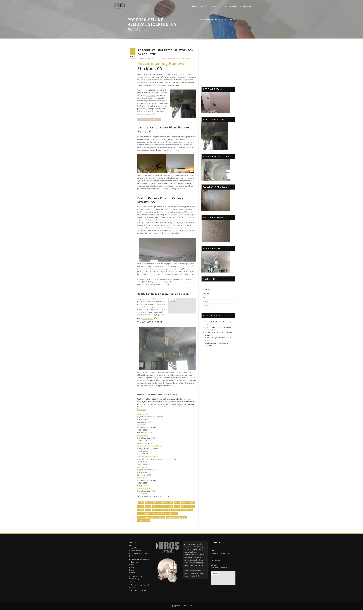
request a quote (147, 318)
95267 (191, 506)
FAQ (224, 6)
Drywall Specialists (135, 551)
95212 (162, 506)
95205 (170, 503)
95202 (148, 503)
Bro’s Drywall (151, 95)
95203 (155, 503)
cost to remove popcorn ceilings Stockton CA (158, 513)
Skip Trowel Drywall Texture (139, 590)
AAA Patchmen (142, 467)
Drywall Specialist (146, 58)
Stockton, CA (175, 215)
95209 (141, 506)
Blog (130, 545)
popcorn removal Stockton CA (151, 517)
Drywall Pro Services (144, 488)
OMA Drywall (142, 478)
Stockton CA (144, 520)
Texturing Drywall (137, 576)
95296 (148, 510)
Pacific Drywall (142, 435)
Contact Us (245, 6)
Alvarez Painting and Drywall (147, 456)
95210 (148, 506)
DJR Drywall (141, 425)
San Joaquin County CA (176, 517)
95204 (163, 503)
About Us (204, 6)
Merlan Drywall (142, 414)
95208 (191, 503)
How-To (132, 573)
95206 (177, 503)
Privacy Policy (134, 579)
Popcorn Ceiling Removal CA (179, 58)
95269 (141, 510)
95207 (184, 503)
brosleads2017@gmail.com (220, 553)
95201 (141, 503)
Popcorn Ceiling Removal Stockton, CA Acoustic (218, 20)
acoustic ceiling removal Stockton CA (176, 510)
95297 (155, 510)
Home (194, 6)
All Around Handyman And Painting (150, 446)
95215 (177, 506)
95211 (155, 506)
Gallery (233, 6)
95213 (170, 506)
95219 (184, 506)
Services (216, 6)
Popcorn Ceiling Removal (161, 63)
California (163, 58)
